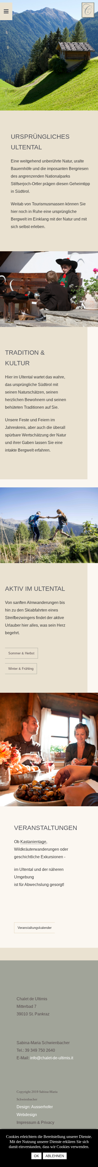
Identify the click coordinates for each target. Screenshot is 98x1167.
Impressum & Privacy (35, 1122)
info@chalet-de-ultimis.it (51, 1058)
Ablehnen (54, 1156)
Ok (36, 1156)
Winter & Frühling (20, 669)
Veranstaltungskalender (35, 928)
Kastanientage (33, 842)
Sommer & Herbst (21, 653)
